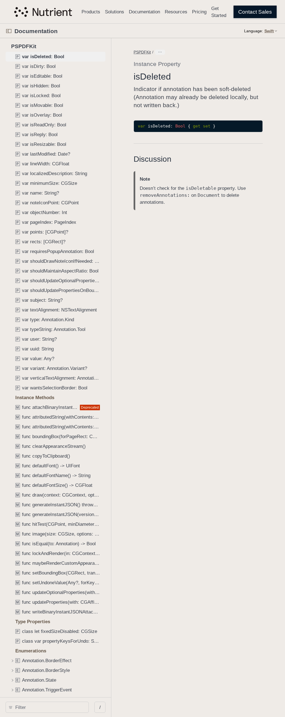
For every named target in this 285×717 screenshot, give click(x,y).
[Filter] (49, 707)
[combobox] (49, 707)
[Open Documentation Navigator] (9, 31)
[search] (47, 707)
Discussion (152, 159)
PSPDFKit (142, 52)
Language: (253, 31)
